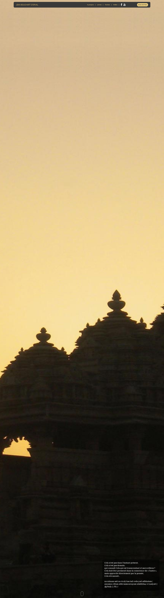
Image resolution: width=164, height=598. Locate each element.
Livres (99, 5)
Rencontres (142, 5)
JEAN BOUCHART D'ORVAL (27, 5)
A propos (90, 5)
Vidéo (115, 5)
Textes (107, 5)
